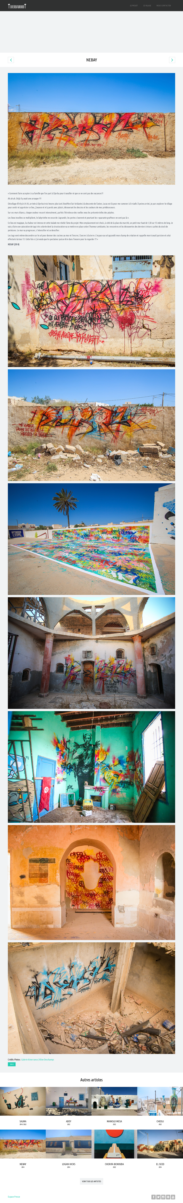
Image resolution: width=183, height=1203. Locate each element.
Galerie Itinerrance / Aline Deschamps (37, 1059)
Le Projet (134, 5)
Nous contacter (164, 5)
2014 (11, 1064)
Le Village (147, 5)
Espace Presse (14, 1196)
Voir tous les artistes (91, 1181)
